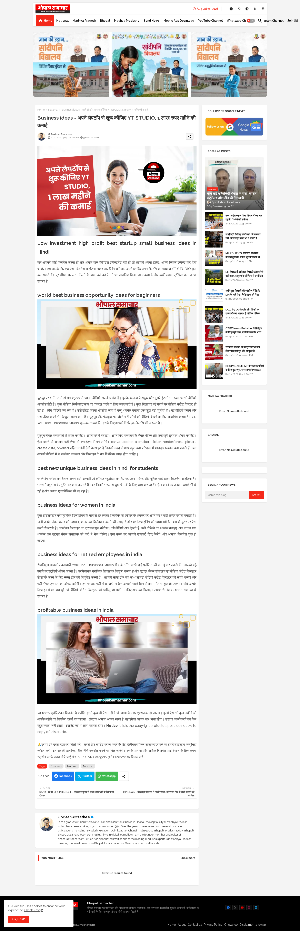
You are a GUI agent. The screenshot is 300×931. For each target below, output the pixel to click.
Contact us (195, 924)
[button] (251, 21)
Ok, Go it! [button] (18, 919)
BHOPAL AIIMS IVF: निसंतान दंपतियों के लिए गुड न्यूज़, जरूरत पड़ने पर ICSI (245, 367)
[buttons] (231, 9)
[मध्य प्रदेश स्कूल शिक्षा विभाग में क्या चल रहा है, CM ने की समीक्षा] (214, 220)
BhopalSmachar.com (82, 924)
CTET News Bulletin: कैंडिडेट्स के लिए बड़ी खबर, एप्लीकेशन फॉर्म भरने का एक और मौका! (244, 332)
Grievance (231, 924)
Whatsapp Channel (240, 20)
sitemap (261, 924)
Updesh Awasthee (74, 817)
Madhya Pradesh (84, 20)
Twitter (87, 776)
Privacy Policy (213, 924)
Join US (293, 20)
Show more (188, 857)
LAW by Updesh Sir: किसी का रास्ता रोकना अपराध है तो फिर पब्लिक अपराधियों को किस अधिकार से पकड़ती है (244, 313)
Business (56, 766)
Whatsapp (109, 776)
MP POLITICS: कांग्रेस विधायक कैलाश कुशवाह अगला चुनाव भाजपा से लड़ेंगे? (243, 257)
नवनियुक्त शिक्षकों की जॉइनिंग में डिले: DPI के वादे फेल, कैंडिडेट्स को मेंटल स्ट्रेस (243, 294)
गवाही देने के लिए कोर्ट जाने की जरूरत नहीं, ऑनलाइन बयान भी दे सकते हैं (243, 236)
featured (72, 766)
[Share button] (124, 776)
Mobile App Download (178, 20)
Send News (151, 20)
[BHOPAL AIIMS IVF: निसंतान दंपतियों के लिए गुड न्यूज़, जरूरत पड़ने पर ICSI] (214, 371)
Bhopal (105, 20)
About (182, 924)
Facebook (65, 776)
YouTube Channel (210, 20)
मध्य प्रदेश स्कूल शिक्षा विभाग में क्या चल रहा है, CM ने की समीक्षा (244, 217)
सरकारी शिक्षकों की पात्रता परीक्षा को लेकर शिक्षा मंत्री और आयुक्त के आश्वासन (243, 351)
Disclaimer (246, 924)
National (62, 20)
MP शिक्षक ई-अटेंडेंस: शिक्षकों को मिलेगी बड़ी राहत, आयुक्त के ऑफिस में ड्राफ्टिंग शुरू (244, 275)
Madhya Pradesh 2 (127, 20)
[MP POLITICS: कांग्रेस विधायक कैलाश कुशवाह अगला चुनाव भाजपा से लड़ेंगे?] (214, 258)
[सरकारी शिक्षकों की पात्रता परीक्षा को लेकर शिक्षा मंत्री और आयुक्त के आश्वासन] (214, 352)
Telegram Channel (270, 20)
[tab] (45, 20)
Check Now (32, 910)
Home (48, 20)
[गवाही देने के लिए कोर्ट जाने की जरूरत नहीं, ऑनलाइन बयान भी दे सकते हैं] (214, 239)
